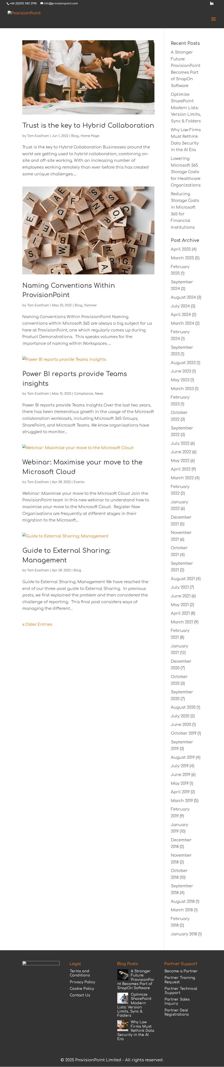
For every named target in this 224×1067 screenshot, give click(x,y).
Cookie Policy (82, 989)
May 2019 (180, 783)
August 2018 (183, 901)
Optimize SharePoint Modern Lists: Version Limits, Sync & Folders (186, 107)
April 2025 (181, 249)
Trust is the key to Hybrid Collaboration (88, 125)
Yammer (90, 305)
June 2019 (180, 774)
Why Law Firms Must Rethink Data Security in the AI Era (135, 1030)
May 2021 (180, 605)
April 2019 (180, 792)
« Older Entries (37, 624)
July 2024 (180, 306)
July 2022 (180, 443)
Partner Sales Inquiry (177, 1001)
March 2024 (182, 323)
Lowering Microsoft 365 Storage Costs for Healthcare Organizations (186, 171)
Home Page (89, 136)
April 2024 (181, 314)
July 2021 (180, 587)
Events (79, 482)
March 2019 (182, 801)
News (99, 393)
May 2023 (180, 380)
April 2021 (180, 613)
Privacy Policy (82, 982)
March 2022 (182, 478)
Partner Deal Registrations (176, 1012)
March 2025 (182, 258)
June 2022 (181, 452)
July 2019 (180, 766)
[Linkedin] (212, 4)
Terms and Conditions (80, 973)
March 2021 (182, 622)
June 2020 (181, 724)
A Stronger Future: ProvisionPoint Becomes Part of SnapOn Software (135, 979)
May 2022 (180, 461)
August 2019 (183, 757)
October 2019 (183, 733)
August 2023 (183, 363)
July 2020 (180, 716)
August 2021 (183, 579)
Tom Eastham (38, 136)
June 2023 (181, 371)
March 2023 (182, 389)
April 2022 (181, 469)
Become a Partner (181, 971)
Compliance (83, 393)
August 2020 (183, 707)
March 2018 (182, 910)
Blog (75, 136)
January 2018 (184, 934)
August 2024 (183, 297)
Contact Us (80, 995)
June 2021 (181, 596)
